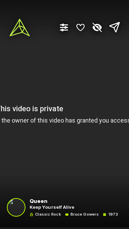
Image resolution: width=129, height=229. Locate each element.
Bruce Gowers (85, 214)
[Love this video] (80, 27)
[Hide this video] (97, 27)
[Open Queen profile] (16, 207)
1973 (113, 214)
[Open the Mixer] (64, 27)
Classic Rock (48, 214)
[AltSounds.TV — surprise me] (20, 27)
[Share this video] (112, 27)
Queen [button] (38, 201)
